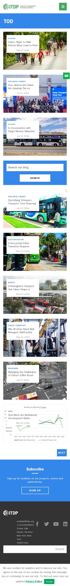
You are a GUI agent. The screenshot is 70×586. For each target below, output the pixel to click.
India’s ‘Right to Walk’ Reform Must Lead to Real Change (22, 45)
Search (59, 549)
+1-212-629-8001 (25, 525)
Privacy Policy (34, 581)
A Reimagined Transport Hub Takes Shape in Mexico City (21, 289)
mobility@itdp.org (25, 521)
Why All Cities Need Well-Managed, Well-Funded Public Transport (21, 332)
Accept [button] (49, 581)
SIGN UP (35, 490)
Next (61, 452)
